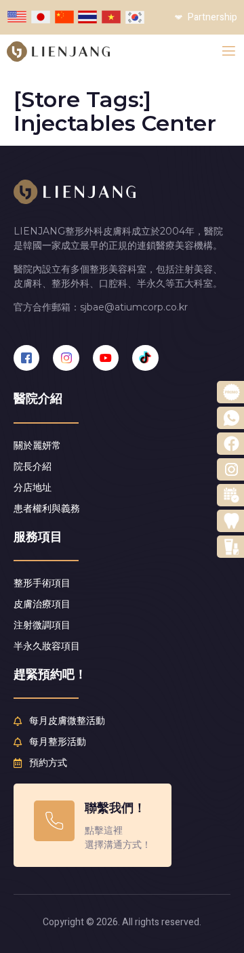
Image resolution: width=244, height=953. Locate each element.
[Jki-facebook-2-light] (26, 358)
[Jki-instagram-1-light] (66, 358)
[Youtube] (106, 358)
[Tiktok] (145, 358)
